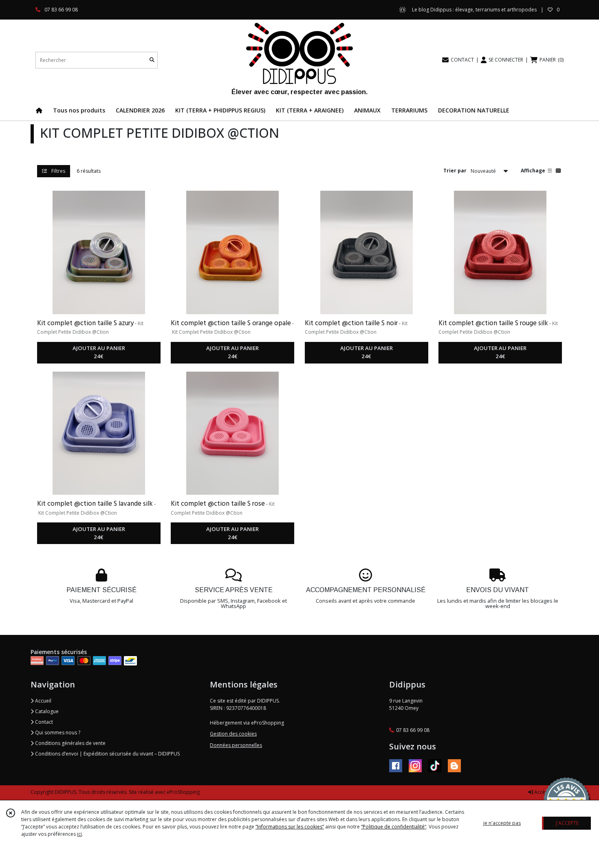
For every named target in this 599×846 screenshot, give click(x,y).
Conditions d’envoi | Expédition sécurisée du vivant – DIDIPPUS (107, 753)
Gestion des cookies (233, 733)
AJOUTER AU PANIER (99, 352)
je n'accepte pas (502, 823)
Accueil (42, 700)
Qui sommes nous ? (57, 732)
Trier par (455, 170)
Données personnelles (236, 745)
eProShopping (183, 792)
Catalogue (46, 711)
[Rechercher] (152, 60)
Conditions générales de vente (70, 743)
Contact (43, 721)
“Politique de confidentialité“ (393, 826)
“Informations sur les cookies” (289, 826)
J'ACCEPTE (567, 823)
